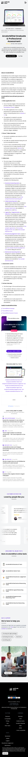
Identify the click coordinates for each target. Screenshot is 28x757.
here (11, 210)
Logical (7, 740)
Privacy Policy (5, 751)
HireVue (20, 148)
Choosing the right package (9, 633)
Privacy (18, 701)
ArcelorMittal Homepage (8, 308)
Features (7, 716)
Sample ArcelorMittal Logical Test (14, 387)
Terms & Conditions (12, 701)
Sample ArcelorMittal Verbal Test (14, 381)
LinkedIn (22, 113)
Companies (8, 718)
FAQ (12, 627)
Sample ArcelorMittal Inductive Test (14, 391)
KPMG (20, 728)
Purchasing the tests (7, 636)
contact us (4, 628)
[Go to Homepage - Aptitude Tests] (5, 2)
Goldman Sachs (20, 721)
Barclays (20, 716)
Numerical (7, 736)
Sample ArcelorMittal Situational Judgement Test (14, 383)
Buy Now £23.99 (11, 56)
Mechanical (7, 745)
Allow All (5, 753)
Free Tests (7, 725)
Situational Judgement (7, 743)
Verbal (7, 738)
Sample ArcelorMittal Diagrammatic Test (14, 389)
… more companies (20, 730)
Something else (6, 640)
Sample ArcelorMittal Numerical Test (14, 380)
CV (4, 115)
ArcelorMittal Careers (9, 107)
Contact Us (8, 673)
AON (20, 718)
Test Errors (18, 636)
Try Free (20, 56)
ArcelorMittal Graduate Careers (10, 313)
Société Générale (20, 723)
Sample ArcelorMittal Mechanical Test (14, 385)
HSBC (20, 725)
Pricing (7, 721)
